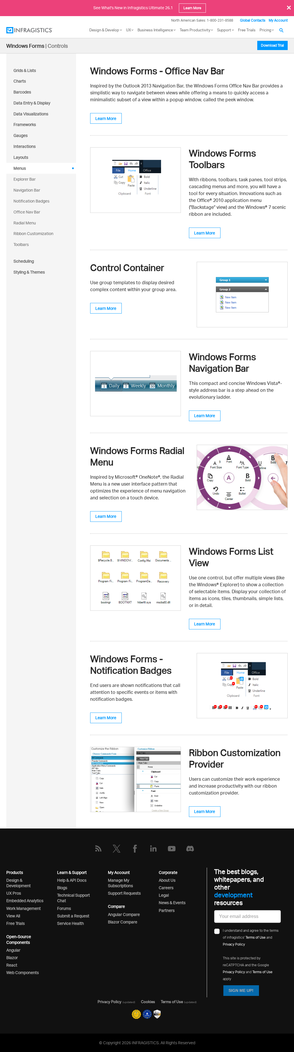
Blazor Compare (122, 921)
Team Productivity (195, 30)
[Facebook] (135, 848)
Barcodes (22, 91)
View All (13, 915)
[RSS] (98, 848)
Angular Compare (124, 914)
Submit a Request (73, 915)
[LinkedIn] (153, 848)
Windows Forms (25, 46)
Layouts (20, 157)
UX (128, 30)
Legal (164, 895)
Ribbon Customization (33, 233)
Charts (19, 81)
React (11, 965)
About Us (167, 880)
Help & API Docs (71, 880)
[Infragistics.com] (35, 30)
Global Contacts (252, 20)
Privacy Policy (234, 944)
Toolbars (21, 244)
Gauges (20, 135)
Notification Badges (31, 200)
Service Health (70, 923)
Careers (166, 887)
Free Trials (247, 30)
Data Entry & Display (31, 102)
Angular (13, 950)
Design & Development (18, 883)
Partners (167, 910)
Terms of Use (255, 937)
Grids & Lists (24, 70)
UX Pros (13, 893)
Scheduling (23, 261)
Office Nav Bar (26, 211)
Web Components (22, 972)
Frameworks (24, 124)
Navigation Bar (26, 190)
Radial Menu (24, 222)
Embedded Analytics (24, 900)
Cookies (148, 1001)
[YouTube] (171, 848)
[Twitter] (116, 848)
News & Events (172, 902)
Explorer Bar (24, 179)
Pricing (265, 30)
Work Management (23, 908)
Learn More (192, 8)
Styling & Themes (29, 272)
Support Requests (124, 893)
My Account (278, 20)
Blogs (62, 887)
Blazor (12, 957)
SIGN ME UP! (241, 990)
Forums (64, 908)
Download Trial (272, 45)
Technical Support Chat (73, 898)
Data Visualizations (30, 113)
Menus (19, 168)
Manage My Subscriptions (120, 883)
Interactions (24, 146)
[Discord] (190, 848)
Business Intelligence (155, 30)
